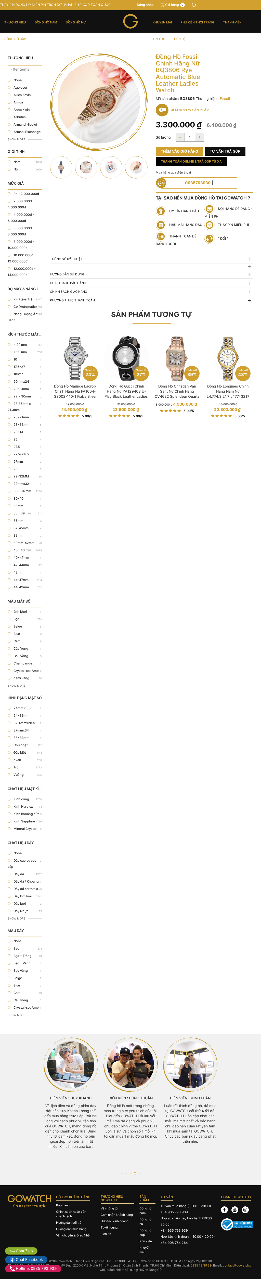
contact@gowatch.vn (238, 1265)
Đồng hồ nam (46, 22)
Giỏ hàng (174, 5)
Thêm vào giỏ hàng (179, 151)
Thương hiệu (15, 22)
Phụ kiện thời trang (197, 22)
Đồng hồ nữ (76, 22)
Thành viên (232, 22)
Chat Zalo (24, 1250)
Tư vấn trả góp (225, 151)
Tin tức (159, 39)
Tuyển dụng (109, 1227)
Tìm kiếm (194, 5)
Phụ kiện (145, 1241)
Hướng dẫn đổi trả (68, 1222)
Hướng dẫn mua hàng (71, 1229)
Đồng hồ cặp (15, 39)
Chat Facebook (29, 1259)
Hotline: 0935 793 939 (36, 1268)
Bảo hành (63, 1205)
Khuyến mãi (162, 22)
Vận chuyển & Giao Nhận (74, 1235)
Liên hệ (180, 39)
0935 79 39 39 (201, 1265)
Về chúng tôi (109, 1208)
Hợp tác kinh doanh (114, 1221)
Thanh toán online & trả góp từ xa (191, 161)
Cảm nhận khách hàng (117, 1215)
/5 (87, 416)
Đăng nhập (145, 5)
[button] (121, 1173)
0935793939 (198, 182)
